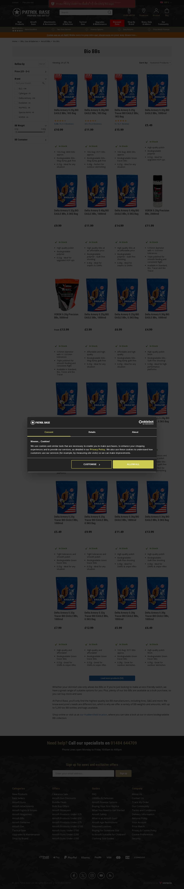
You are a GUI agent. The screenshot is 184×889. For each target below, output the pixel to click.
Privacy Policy (97, 449)
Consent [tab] (49, 432)
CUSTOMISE (90, 464)
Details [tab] (92, 432)
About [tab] (135, 432)
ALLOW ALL (133, 464)
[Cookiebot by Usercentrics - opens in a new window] (141, 422)
